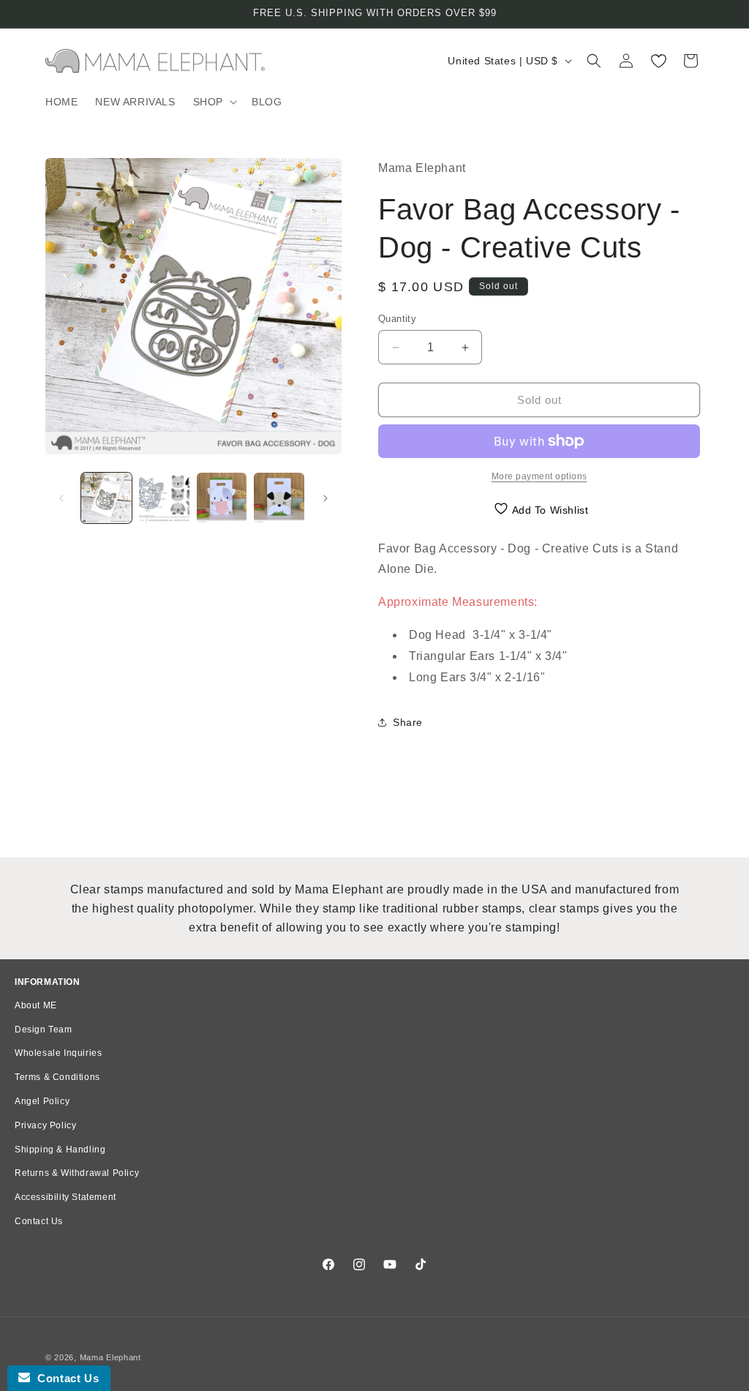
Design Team (43, 1029)
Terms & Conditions (57, 1077)
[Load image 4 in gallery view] (279, 498)
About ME (36, 1005)
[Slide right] (325, 498)
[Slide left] (61, 498)
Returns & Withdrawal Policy (77, 1173)
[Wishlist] (658, 61)
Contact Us (39, 1221)
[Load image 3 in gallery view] (222, 498)
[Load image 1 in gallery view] (106, 498)
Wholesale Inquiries (58, 1053)
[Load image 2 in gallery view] (164, 498)
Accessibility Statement (65, 1197)
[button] (213, 101)
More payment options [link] (539, 476)
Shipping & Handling (60, 1149)
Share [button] (408, 722)
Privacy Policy (45, 1125)
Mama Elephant (110, 1357)
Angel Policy (42, 1101)
